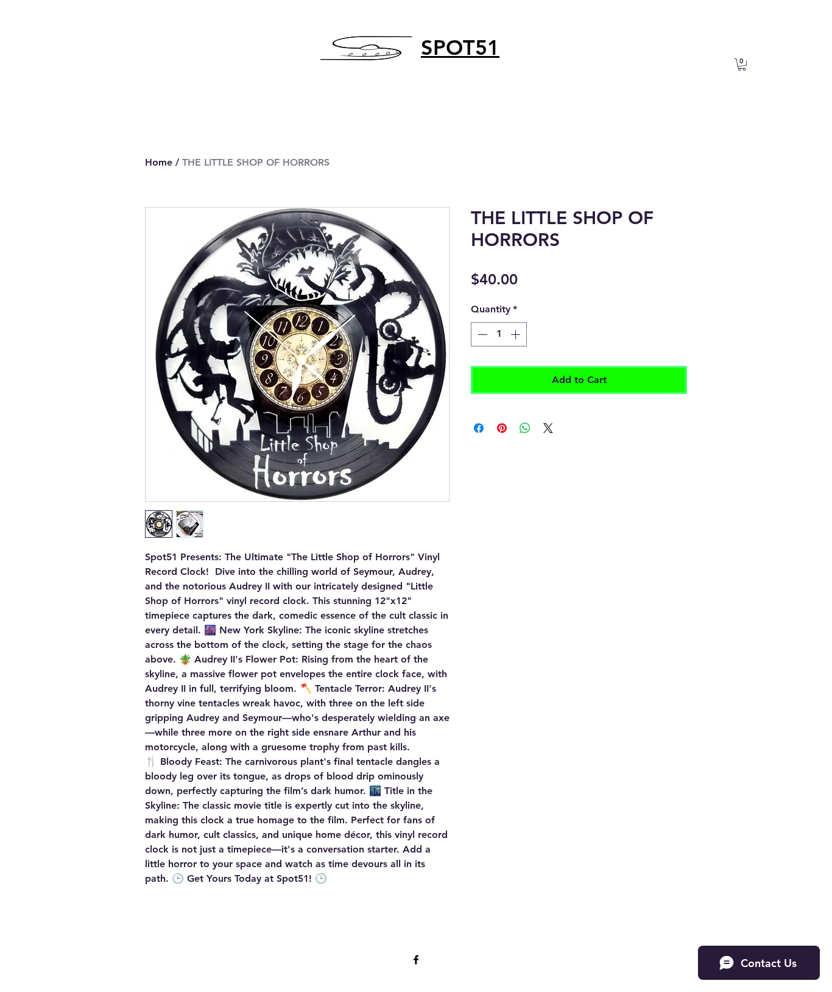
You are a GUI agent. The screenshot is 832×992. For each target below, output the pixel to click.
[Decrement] (481, 334)
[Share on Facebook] (478, 428)
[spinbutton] (499, 334)
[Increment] (516, 334)
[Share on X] (548, 428)
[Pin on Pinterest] (502, 428)
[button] (742, 64)
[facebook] (416, 960)
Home (158, 162)
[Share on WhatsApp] (525, 428)
